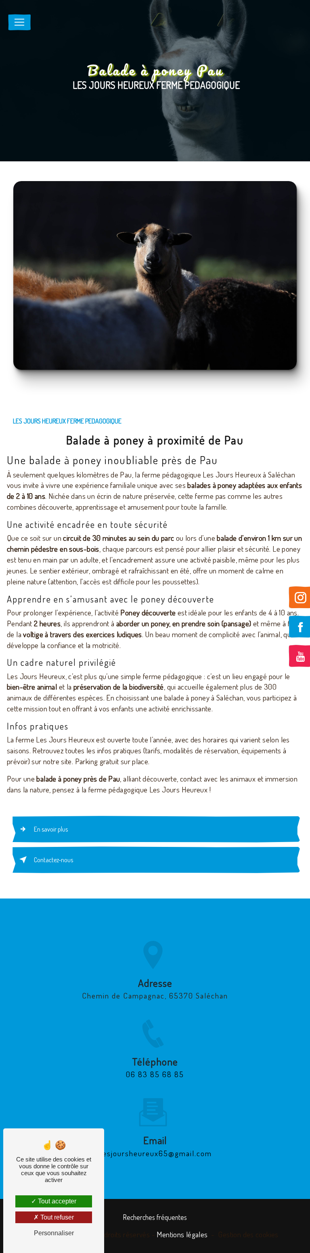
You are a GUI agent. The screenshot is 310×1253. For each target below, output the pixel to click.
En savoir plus (51, 829)
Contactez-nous (53, 860)
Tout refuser (56, 1217)
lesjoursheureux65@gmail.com (155, 1153)
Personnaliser (54, 1233)
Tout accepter (56, 1201)
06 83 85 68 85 (155, 1074)
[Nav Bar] (19, 22)
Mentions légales (182, 1234)
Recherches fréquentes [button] (155, 1217)
